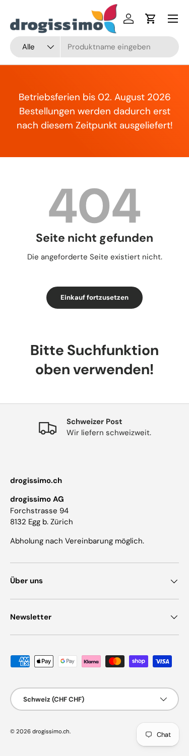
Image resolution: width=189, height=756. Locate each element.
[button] (151, 19)
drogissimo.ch (51, 731)
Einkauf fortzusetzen (94, 297)
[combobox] (94, 46)
